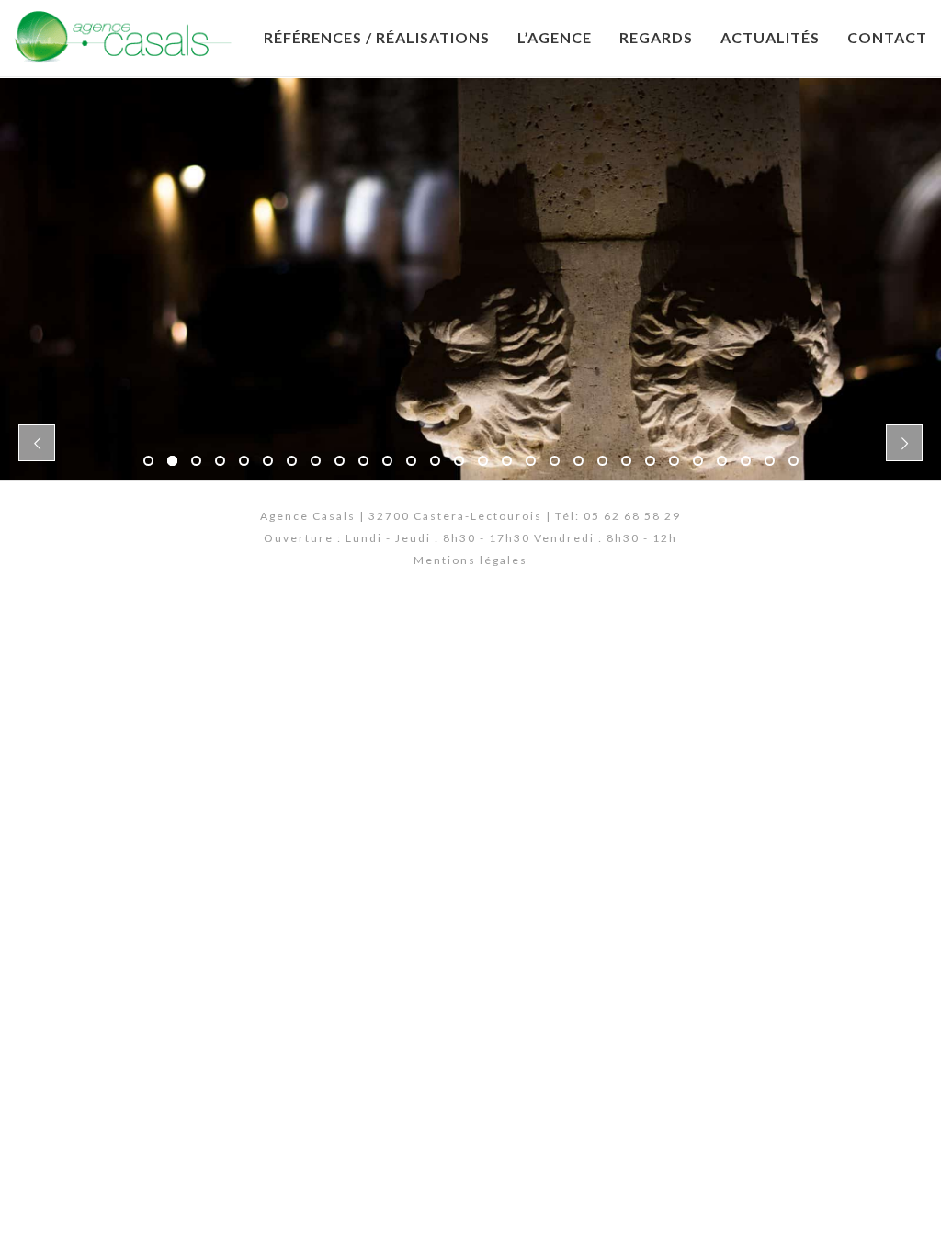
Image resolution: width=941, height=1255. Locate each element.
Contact (887, 37)
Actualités (770, 37)
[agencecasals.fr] (123, 37)
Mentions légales (470, 560)
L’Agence (554, 37)
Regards (656, 37)
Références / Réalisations (377, 37)
